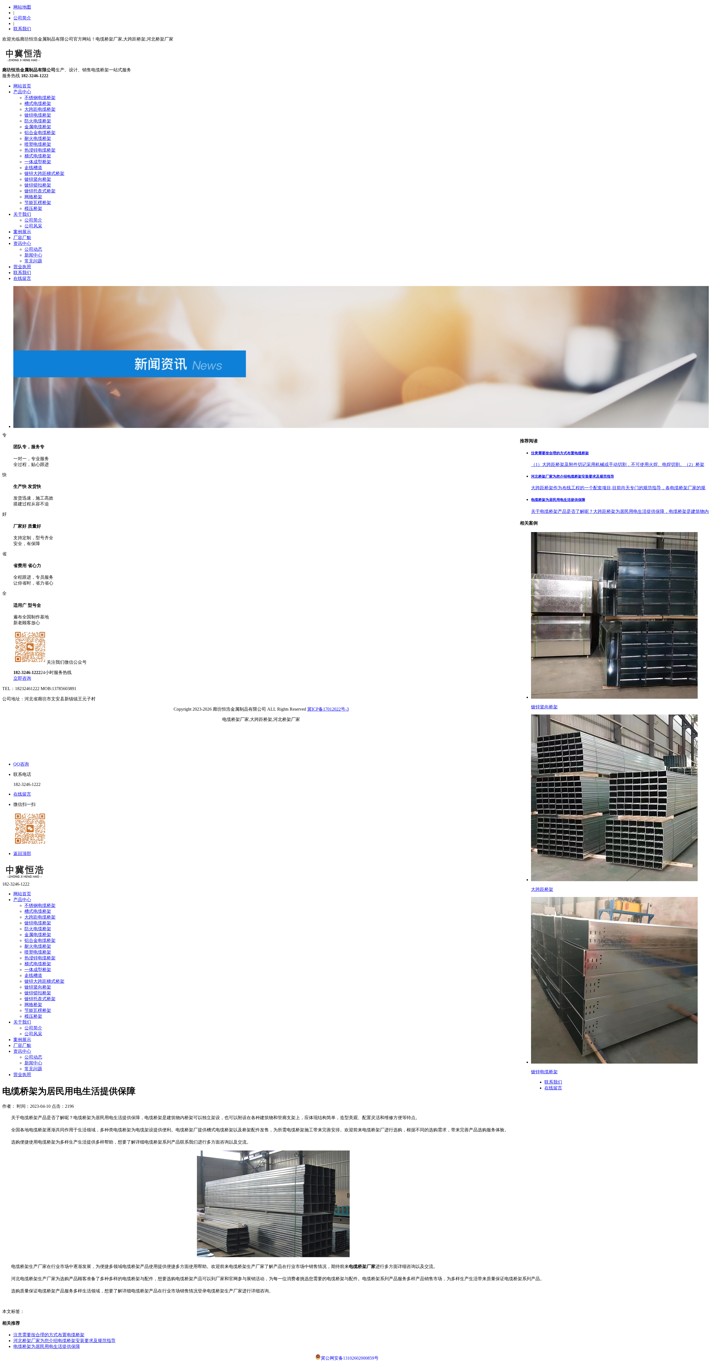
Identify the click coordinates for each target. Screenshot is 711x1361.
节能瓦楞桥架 (37, 202)
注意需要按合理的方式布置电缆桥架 (48, 1334)
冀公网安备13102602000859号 (350, 1358)
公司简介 (22, 18)
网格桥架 (33, 196)
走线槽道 (33, 167)
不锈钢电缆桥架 (40, 97)
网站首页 (22, 86)
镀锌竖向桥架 (37, 179)
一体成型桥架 (37, 161)
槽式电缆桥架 (37, 103)
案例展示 (22, 231)
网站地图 (22, 7)
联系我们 (22, 28)
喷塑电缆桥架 (37, 144)
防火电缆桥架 (37, 121)
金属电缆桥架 (37, 126)
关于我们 (22, 214)
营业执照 (22, 266)
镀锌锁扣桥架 (37, 185)
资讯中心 (22, 243)
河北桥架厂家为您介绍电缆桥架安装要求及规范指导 (64, 1340)
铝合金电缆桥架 (40, 132)
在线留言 (22, 278)
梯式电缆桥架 (37, 156)
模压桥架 (33, 208)
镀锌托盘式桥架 (40, 191)
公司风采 (33, 226)
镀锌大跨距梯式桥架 (44, 173)
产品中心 (22, 91)
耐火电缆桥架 (37, 138)
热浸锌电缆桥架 (40, 150)
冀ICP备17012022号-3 (328, 709)
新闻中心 (33, 255)
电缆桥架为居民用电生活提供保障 (46, 1346)
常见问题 (33, 261)
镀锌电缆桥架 (37, 115)
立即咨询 (22, 678)
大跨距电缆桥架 (40, 109)
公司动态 (33, 249)
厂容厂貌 (22, 237)
